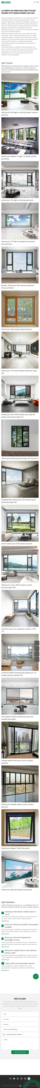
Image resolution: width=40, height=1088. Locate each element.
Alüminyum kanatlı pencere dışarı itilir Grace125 (19, 458)
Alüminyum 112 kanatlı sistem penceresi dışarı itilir (19, 372)
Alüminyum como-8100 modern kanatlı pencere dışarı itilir (16, 586)
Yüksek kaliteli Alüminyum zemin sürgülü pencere (17, 762)
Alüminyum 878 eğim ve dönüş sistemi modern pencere (19, 113)
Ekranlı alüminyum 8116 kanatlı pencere (16, 544)
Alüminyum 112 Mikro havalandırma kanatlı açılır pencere (18, 243)
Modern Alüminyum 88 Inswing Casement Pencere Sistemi (17, 286)
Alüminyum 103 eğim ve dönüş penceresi (17, 200)
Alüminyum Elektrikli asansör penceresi (16, 890)
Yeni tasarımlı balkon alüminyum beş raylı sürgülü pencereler (17, 718)
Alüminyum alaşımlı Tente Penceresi (15, 848)
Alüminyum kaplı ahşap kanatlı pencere (16, 329)
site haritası (35, 1085)
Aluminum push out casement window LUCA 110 (18, 630)
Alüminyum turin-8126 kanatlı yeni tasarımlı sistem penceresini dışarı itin (18, 416)
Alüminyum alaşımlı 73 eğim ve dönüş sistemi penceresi (18, 157)
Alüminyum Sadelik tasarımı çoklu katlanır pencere (17, 805)
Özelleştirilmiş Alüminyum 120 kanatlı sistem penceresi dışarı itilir (18, 501)
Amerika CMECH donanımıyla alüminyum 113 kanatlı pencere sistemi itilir (18, 674)
